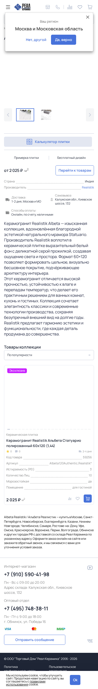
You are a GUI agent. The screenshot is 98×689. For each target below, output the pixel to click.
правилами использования (25, 682)
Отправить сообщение (34, 639)
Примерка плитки (26, 158)
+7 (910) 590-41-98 (26, 574)
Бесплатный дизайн (71, 158)
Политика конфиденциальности (19, 669)
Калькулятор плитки (52, 141)
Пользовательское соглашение (62, 669)
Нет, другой (36, 39)
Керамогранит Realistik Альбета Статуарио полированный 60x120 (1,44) (43, 443)
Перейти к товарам (75, 170)
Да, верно (63, 39)
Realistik (88, 187)
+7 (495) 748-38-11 (26, 608)
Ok (75, 679)
